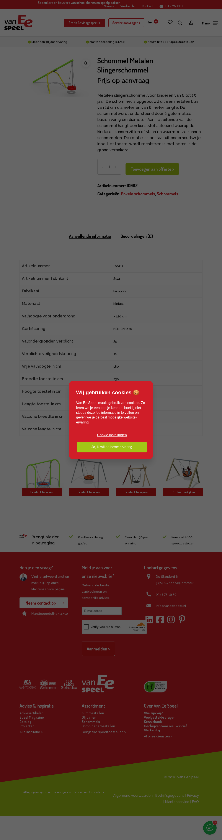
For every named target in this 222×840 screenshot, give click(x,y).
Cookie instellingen (112, 435)
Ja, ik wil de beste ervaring (111, 447)
